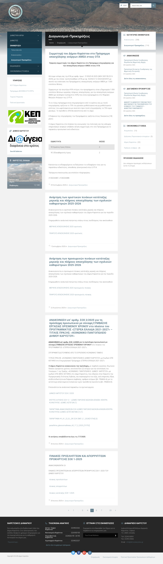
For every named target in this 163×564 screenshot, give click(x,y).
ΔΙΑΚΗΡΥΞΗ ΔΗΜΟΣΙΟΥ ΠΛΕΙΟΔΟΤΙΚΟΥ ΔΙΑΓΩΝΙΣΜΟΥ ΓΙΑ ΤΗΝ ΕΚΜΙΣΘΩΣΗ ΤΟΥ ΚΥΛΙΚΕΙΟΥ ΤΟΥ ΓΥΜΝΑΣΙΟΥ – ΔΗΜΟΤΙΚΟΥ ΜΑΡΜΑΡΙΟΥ (138, 105)
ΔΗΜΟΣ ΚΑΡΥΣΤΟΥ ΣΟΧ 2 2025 (61, 393)
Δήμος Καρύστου (130, 142)
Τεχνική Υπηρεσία (16, 97)
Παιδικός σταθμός (130, 148)
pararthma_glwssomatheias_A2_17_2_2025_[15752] (69, 425)
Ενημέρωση (61, 43)
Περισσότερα (13, 542)
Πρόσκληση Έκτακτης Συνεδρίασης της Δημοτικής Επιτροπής (138, 70)
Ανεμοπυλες (128, 131)
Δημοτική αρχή (17, 35)
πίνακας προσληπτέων (58, 479)
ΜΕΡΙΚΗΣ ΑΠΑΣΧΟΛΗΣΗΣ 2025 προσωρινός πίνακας (70, 288)
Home (51, 43)
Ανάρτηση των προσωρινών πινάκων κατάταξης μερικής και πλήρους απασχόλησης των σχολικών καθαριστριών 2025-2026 (80, 262)
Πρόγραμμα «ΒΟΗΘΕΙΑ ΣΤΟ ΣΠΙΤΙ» (22, 91)
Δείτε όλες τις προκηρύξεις (134, 116)
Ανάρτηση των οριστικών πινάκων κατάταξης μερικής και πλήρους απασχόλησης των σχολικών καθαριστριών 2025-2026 (80, 200)
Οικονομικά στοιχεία (19, 71)
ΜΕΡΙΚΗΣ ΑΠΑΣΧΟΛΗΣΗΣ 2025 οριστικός (65, 227)
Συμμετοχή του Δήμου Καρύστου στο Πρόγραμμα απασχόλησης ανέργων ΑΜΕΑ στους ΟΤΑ (79, 55)
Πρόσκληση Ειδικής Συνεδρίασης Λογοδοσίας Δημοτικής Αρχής (136, 61)
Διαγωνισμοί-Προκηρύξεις (78, 185)
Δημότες (14, 41)
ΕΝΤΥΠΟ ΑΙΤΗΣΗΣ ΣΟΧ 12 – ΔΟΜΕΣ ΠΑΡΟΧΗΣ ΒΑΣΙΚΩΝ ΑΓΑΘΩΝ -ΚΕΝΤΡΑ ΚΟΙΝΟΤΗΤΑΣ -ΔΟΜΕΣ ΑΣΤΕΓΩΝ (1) (78, 401)
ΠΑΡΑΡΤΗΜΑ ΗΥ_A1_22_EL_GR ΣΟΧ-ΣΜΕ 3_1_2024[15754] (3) (73, 419)
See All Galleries (16, 151)
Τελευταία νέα (16, 50)
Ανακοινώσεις (16, 55)
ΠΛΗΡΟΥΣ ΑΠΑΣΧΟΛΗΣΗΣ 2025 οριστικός (65, 233)
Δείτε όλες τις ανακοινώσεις (135, 78)
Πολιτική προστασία (17, 102)
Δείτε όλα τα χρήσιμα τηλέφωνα (58, 545)
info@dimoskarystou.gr (134, 542)
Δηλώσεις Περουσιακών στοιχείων (137, 136)
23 (110, 510)
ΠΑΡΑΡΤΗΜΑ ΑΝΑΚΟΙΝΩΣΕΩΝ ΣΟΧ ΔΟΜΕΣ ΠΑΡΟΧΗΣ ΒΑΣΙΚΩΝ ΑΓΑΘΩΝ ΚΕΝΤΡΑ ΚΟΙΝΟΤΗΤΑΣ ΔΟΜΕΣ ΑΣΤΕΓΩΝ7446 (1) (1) (80, 410)
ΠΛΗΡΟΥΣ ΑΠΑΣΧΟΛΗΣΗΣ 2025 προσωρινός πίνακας (70, 295)
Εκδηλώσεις (15, 66)
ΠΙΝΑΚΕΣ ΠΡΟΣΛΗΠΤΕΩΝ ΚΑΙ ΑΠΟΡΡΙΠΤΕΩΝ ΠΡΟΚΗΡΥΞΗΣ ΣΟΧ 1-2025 (77, 457)
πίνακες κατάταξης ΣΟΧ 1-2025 (61, 493)
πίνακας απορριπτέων (58, 486)
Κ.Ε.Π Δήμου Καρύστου (18, 85)
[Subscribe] (115, 535)
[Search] (153, 5)
